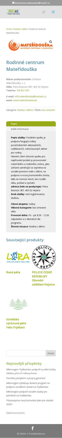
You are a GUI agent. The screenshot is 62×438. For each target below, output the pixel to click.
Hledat (50, 353)
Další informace (20, 128)
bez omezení (48, 109)
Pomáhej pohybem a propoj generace (25, 378)
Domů (9, 29)
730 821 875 (23, 90)
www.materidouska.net (25, 100)
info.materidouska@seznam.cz (30, 96)
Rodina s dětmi (21, 29)
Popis (14, 123)
